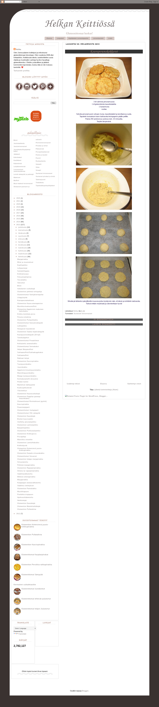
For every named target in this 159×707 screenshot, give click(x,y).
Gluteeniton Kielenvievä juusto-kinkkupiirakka (29, 449)
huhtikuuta (22, 251)
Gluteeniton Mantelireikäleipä (28, 506)
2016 (18, 216)
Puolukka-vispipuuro (25, 494)
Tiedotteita (40, 182)
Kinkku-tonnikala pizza (26, 314)
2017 (18, 213)
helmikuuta (22, 256)
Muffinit (16, 180)
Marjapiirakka (22, 259)
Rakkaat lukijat (23, 358)
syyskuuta (22, 236)
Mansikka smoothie (24, 439)
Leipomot (60, 38)
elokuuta (21, 239)
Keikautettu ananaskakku (27, 343)
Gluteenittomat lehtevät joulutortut (36, 599)
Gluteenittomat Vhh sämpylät (28, 413)
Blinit (15, 140)
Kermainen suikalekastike (25, 585)
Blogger (85, 691)
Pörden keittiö (22, 382)
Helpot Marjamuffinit (25, 349)
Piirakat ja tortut (42, 146)
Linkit (110, 38)
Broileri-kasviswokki (25, 419)
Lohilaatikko (22, 326)
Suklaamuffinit (23, 355)
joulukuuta (22, 227)
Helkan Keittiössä (79, 24)
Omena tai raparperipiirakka (28, 471)
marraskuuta (23, 230)
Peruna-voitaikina (24, 317)
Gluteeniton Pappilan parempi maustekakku (28, 397)
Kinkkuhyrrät (22, 445)
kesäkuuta (22, 245)
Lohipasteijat (22, 268)
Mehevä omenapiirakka (26, 477)
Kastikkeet (17, 160)
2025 (18, 198)
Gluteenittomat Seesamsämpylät (30, 323)
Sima (37, 167)
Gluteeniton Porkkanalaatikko (28, 431)
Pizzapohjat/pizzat (42, 152)
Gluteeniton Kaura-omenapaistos (30, 303)
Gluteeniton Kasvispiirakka (27, 361)
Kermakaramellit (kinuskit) (27, 379)
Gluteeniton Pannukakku (26, 488)
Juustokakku (22, 367)
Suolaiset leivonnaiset (83, 313)
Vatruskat (21, 283)
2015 (18, 219)
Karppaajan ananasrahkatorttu (29, 483)
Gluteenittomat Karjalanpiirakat (34, 555)
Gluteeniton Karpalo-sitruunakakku (30, 453)
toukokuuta (22, 248)
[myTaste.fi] (22, 121)
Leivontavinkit (98, 38)
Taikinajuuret (40, 179)
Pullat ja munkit (41, 155)
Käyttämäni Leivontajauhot (78, 38)
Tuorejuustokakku (24, 364)
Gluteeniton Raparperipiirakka (29, 468)
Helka (18, 49)
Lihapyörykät (22, 297)
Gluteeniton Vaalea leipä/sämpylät (30, 332)
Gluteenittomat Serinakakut (28, 346)
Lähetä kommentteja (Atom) (106, 390)
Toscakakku (22, 280)
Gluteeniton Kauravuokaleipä (28, 394)
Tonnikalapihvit (23, 338)
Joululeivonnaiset (20, 146)
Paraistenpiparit (23, 407)
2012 (18, 513)
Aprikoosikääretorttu (25, 497)
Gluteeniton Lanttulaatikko (27, 425)
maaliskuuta (23, 254)
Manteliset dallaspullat (26, 385)
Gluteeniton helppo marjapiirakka (30, 459)
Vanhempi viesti (134, 384)
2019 (18, 207)
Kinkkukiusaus (23, 274)
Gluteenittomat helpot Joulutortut (35, 609)
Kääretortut (18, 163)
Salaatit (38, 164)
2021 (18, 201)
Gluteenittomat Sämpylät (32, 575)
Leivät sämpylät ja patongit (24, 174)
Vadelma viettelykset (25, 485)
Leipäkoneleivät (19, 166)
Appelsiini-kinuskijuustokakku (29, 370)
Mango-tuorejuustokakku (26, 376)
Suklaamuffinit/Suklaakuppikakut (30, 352)
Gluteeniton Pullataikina (26, 509)
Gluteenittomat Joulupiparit (28, 410)
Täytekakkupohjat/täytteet (45, 185)
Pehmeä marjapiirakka (26, 465)
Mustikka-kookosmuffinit (27, 306)
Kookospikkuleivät (24, 388)
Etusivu (49, 38)
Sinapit (38, 170)
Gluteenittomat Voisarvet (27, 456)
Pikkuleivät (40, 149)
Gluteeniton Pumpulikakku (27, 320)
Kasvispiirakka (23, 404)
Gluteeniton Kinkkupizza (26, 434)
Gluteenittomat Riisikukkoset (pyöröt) (32, 401)
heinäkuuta (22, 242)
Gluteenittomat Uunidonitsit (33, 589)
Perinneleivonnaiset (43, 143)
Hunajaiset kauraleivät (26, 329)
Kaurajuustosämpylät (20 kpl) (28, 335)
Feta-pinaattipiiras (24, 277)
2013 (18, 225)
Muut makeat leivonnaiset (23, 183)
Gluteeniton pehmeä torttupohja (29, 291)
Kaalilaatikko (22, 265)
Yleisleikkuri (22, 391)
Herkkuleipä (22, 500)
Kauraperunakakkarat (25, 300)
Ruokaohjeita (41, 161)
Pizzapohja (21, 437)
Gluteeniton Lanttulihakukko (28, 442)
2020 (18, 204)
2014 (18, 222)
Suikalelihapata (23, 271)
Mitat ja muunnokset (25, 262)
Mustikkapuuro (23, 491)
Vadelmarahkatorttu (24, 474)
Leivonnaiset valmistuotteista (19, 170)
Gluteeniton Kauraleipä (26, 416)
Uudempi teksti (73, 384)
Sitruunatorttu (22, 462)
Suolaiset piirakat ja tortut (45, 176)
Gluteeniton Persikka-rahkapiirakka (36, 565)
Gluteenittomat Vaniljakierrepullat (30, 294)
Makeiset (17, 177)
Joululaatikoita (19, 143)
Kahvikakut (18, 157)
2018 (18, 210)
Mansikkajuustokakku (25, 373)
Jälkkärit (17, 154)
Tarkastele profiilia (21, 71)
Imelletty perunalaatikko (26, 422)
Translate (22, 634)
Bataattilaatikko (23, 428)
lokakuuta (22, 233)
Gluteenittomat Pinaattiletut (28, 340)
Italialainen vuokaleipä (26, 289)
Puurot (38, 158)
